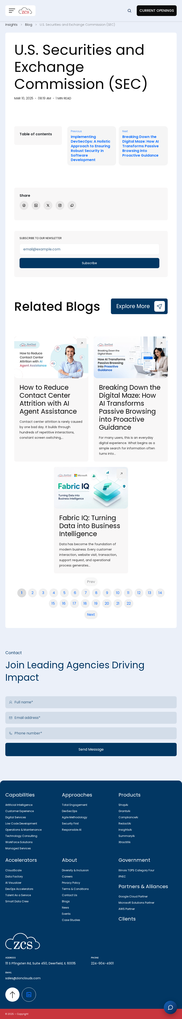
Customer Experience (19, 811)
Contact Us (69, 895)
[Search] (129, 10)
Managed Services (18, 848)
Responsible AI (71, 830)
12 (138, 592)
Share (25, 195)
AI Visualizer (13, 883)
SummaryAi (127, 836)
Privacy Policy (71, 883)
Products (129, 794)
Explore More (133, 306)
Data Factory (14, 876)
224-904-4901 (102, 963)
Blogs (66, 901)
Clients (127, 918)
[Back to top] (12, 995)
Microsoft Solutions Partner (136, 903)
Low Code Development (21, 823)
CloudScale (13, 870)
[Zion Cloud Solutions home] (91, 942)
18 (85, 603)
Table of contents (36, 134)
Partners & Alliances (143, 886)
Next (91, 614)
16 (63, 603)
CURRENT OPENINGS (156, 10)
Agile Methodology (74, 817)
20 (107, 603)
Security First (70, 823)
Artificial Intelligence (18, 805)
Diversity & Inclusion (75, 870)
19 (95, 603)
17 (74, 603)
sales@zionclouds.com (23, 978)
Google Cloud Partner (133, 896)
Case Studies (71, 920)
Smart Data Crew (17, 901)
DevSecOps (69, 811)
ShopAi (123, 805)
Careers (67, 876)
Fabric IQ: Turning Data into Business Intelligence (89, 526)
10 (117, 592)
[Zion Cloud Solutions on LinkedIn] (29, 995)
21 (117, 603)
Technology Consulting (21, 836)
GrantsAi (124, 811)
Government (134, 860)
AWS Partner (127, 909)
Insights (11, 24)
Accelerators (21, 860)
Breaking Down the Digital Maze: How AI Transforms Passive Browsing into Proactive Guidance (129, 407)
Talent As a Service (18, 895)
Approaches (77, 794)
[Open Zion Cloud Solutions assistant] (170, 1007)
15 (53, 603)
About (69, 860)
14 (160, 592)
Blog (28, 24)
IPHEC (122, 876)
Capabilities (20, 794)
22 (129, 603)
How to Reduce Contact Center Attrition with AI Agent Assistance (48, 399)
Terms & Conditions (75, 889)
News (65, 907)
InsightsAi (125, 830)
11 (128, 592)
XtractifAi (125, 842)
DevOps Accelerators (19, 889)
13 (149, 592)
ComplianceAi (128, 817)
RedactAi (125, 823)
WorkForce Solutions (19, 842)
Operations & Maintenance (23, 830)
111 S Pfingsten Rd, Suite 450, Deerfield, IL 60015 (40, 963)
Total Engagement (74, 805)
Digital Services (15, 817)
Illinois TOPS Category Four (136, 870)
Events (66, 914)
